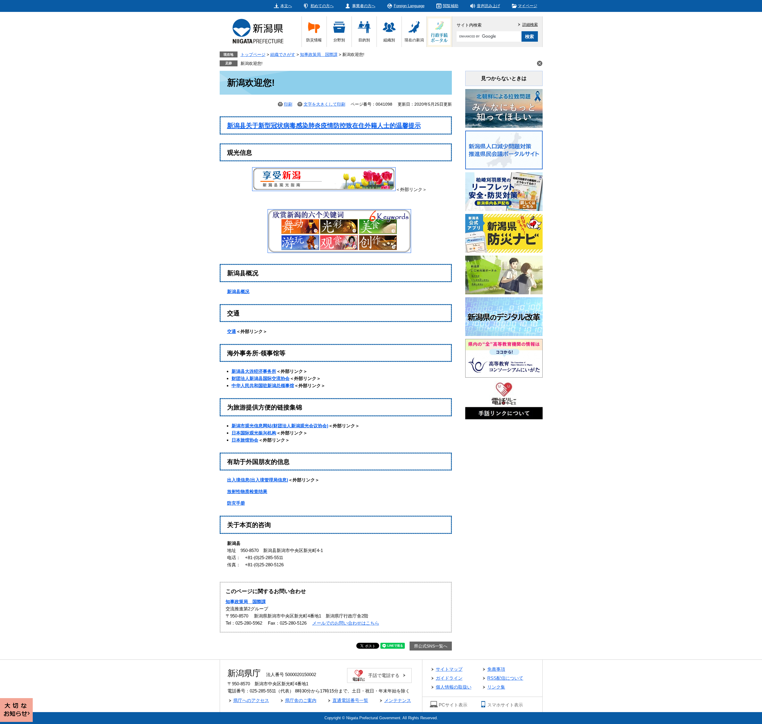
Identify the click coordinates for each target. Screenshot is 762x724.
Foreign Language (409, 6)
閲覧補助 (450, 6)
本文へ (286, 6)
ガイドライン (449, 678)
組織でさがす (282, 54)
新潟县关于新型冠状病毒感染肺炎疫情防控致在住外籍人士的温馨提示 (324, 125)
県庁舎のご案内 (300, 700)
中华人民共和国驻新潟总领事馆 (263, 385)
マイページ (527, 6)
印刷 (288, 104)
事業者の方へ (363, 6)
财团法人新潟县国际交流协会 (261, 378)
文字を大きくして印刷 (324, 104)
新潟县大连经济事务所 (254, 371)
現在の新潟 (414, 40)
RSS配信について (505, 678)
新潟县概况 (238, 291)
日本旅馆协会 (245, 439)
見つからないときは (504, 78)
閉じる (539, 63)
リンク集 (496, 686)
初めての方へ (322, 6)
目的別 (364, 40)
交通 (231, 331)
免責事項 (496, 669)
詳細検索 (530, 24)
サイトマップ (449, 669)
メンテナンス (397, 700)
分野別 (339, 40)
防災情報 (314, 40)
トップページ (253, 54)
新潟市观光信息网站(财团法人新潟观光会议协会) (280, 425)
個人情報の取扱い (453, 686)
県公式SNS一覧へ (430, 646)
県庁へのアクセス (251, 700)
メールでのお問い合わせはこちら (345, 623)
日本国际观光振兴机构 (254, 432)
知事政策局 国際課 (319, 54)
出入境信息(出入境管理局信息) (257, 479)
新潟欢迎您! (252, 63)
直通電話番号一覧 (350, 700)
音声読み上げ (488, 6)
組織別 (389, 40)
